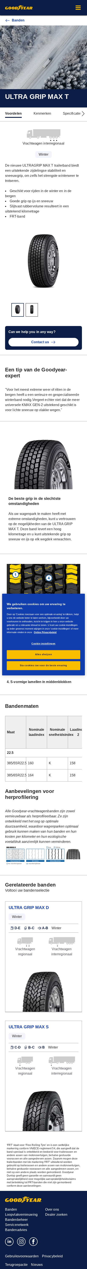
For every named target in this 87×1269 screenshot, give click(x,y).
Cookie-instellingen (43, 643)
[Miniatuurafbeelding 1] (17, 310)
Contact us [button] (40, 342)
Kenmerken (42, 113)
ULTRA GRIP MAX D (29, 907)
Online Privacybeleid (45, 632)
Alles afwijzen (43, 654)
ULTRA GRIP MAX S (29, 1026)
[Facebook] (33, 1241)
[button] (78, 7)
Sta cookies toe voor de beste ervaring (43, 665)
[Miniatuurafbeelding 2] (32, 310)
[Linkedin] (9, 1241)
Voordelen (13, 113)
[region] (43, 634)
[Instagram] (21, 1241)
